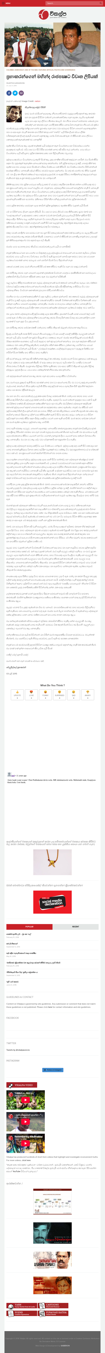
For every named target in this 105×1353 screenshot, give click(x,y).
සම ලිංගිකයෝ (12, 944)
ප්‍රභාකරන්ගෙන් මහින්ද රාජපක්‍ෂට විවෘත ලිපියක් (52, 76)
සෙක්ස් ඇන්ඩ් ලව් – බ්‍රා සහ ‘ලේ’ (18, 934)
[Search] (100, 3)
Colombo (10, 70)
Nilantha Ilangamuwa (15, 83)
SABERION (65, 1346)
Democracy (19, 70)
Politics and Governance (64, 70)
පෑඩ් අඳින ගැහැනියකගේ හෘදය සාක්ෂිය (21, 953)
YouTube (16, 1171)
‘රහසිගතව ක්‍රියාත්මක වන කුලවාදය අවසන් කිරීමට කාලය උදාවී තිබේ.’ (33, 963)
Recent (75, 927)
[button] (52, 45)
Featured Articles (46, 70)
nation (37, 101)
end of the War (31, 70)
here (50, 1007)
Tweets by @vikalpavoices (18, 1050)
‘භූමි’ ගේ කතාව (12, 982)
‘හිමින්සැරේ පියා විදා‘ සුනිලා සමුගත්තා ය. (22, 972)
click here (26, 1160)
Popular (29, 927)
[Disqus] (52, 736)
